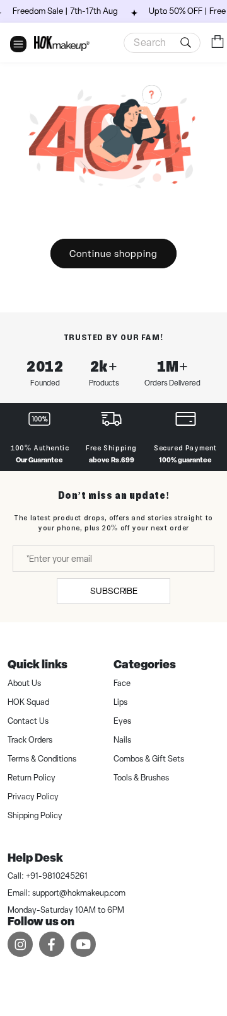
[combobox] (162, 43)
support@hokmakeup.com (78, 893)
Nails (122, 739)
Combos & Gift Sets (149, 758)
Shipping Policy (35, 815)
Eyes (122, 721)
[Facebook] (51, 944)
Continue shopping (113, 254)
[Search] (188, 43)
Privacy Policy (33, 796)
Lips (120, 702)
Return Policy (31, 777)
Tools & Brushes (141, 777)
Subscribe (113, 590)
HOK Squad (28, 702)
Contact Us (28, 721)
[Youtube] (83, 944)
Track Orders (30, 739)
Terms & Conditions (42, 758)
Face (122, 683)
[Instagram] (20, 944)
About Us (24, 683)
